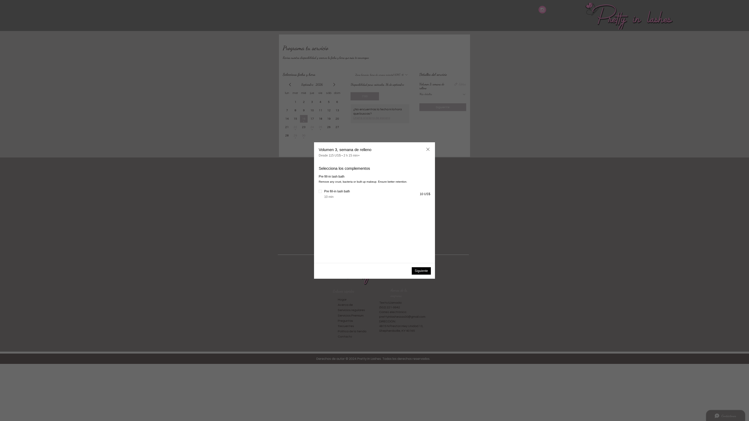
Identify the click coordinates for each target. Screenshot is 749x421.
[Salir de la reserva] (428, 149)
